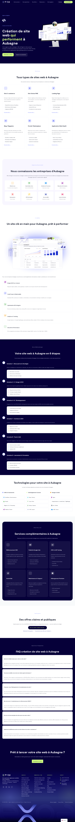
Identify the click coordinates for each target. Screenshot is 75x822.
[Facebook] (12, 787)
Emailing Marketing (38, 791)
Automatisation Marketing (39, 787)
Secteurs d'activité (25, 795)
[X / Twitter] (3, 787)
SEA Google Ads (25, 781)
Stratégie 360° (25, 783)
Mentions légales (53, 802)
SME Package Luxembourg (27, 791)
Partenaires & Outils (51, 783)
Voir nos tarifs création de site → (37, 627)
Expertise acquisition (26, 789)
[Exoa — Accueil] (6, 2)
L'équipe (48, 777)
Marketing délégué (25, 787)
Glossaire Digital (50, 791)
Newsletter (49, 787)
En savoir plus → (7, 112)
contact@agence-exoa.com (65, 780)
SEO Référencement (26, 779)
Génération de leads (38, 783)
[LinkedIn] (9, 787)
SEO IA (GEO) (37, 789)
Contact (60, 2)
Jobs (48, 779)
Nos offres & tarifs (25, 785)
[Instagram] (6, 787)
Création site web (25, 777)
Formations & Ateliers (51, 789)
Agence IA (36, 785)
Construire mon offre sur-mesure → (43, 631)
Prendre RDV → (68, 2)
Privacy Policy (60, 802)
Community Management (39, 779)
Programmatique (37, 781)
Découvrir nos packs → (28, 631)
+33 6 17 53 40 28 (65, 777)
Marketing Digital (25, 793)
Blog (48, 785)
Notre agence (50, 2)
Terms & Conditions (69, 802)
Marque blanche (50, 781)
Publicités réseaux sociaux (39, 777)
